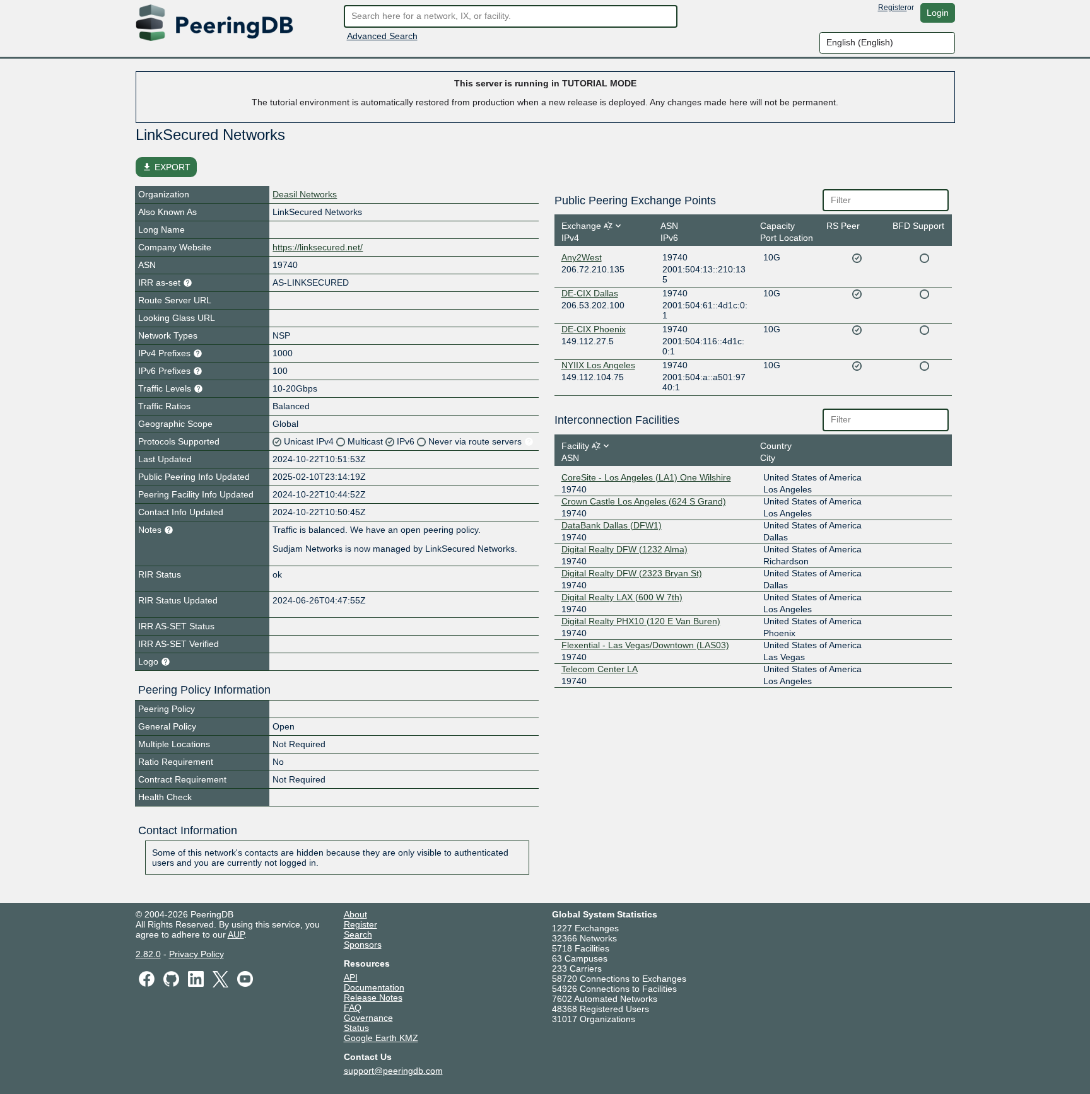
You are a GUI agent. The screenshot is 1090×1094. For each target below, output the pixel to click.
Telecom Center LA (599, 669)
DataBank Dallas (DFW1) (611, 525)
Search (358, 934)
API (351, 977)
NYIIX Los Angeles (598, 365)
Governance (368, 1018)
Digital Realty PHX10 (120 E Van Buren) (640, 621)
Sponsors (363, 945)
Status (356, 1028)
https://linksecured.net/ (317, 247)
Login (938, 13)
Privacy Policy (196, 954)
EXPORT (166, 167)
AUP (236, 934)
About (355, 914)
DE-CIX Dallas (589, 293)
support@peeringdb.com (393, 1071)
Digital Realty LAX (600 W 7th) (622, 597)
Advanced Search (382, 36)
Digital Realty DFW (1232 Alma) (624, 549)
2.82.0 (148, 954)
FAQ (352, 1008)
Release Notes (373, 997)
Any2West (581, 257)
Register (892, 7)
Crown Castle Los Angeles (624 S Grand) (643, 501)
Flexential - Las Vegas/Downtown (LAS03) (645, 645)
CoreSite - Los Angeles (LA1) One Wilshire (646, 477)
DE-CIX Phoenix (593, 329)
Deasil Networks (304, 194)
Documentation (374, 987)
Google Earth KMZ (381, 1038)
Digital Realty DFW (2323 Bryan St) (631, 573)
